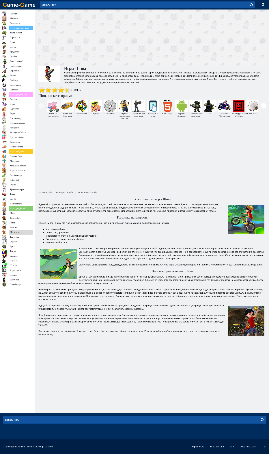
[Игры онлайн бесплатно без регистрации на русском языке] (19, 5)
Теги (232, 446)
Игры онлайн (217, 446)
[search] (251, 4)
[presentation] (41, 106)
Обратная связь (248, 446)
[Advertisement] (95, 37)
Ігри (264, 446)
